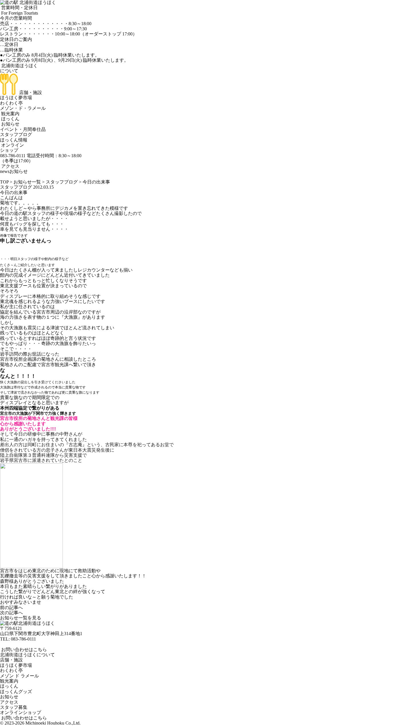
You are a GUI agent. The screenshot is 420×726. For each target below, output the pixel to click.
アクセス (9, 166)
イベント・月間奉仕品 (23, 129)
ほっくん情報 (13, 139)
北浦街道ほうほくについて (27, 654)
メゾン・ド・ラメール (23, 108)
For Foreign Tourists (19, 13)
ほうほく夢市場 (16, 97)
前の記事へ (11, 607)
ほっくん (9, 118)
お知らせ (9, 123)
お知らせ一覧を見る (20, 617)
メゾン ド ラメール (19, 675)
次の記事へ (11, 612)
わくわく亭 (11, 103)
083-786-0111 (23, 639)
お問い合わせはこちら (23, 649)
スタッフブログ (16, 134)
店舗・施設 (30, 92)
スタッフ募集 (13, 707)
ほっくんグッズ (16, 691)
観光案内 (9, 113)
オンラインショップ (12, 148)
